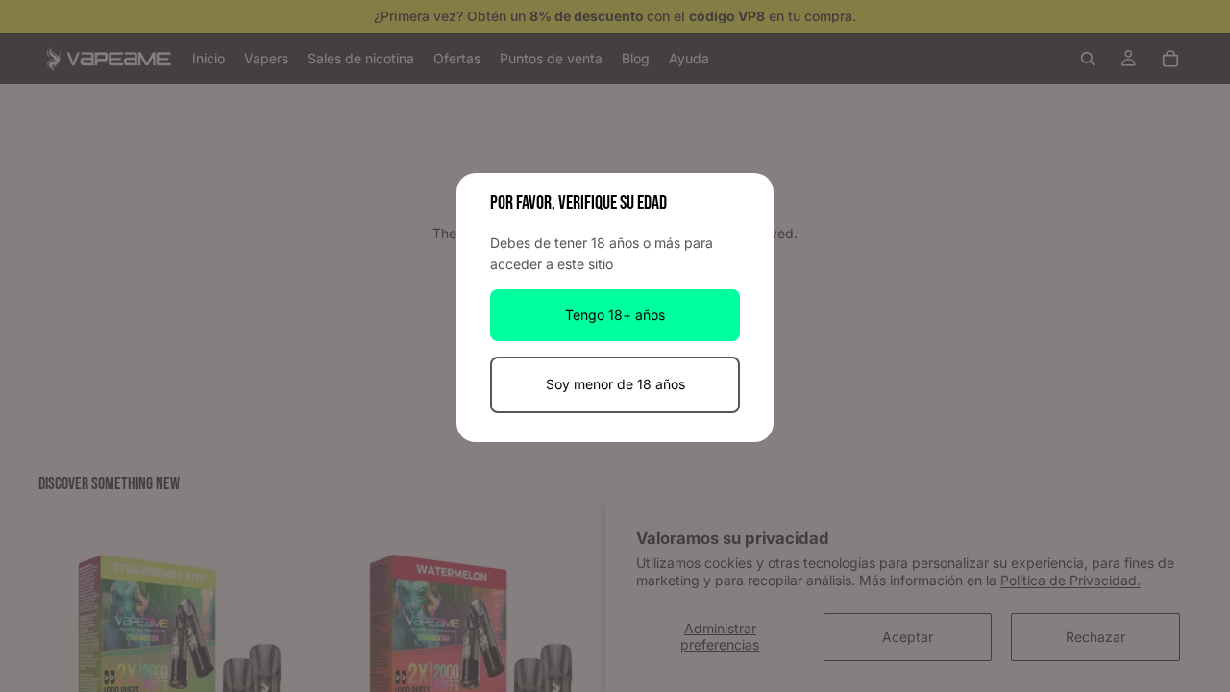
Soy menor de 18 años (615, 384)
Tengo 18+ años (615, 315)
